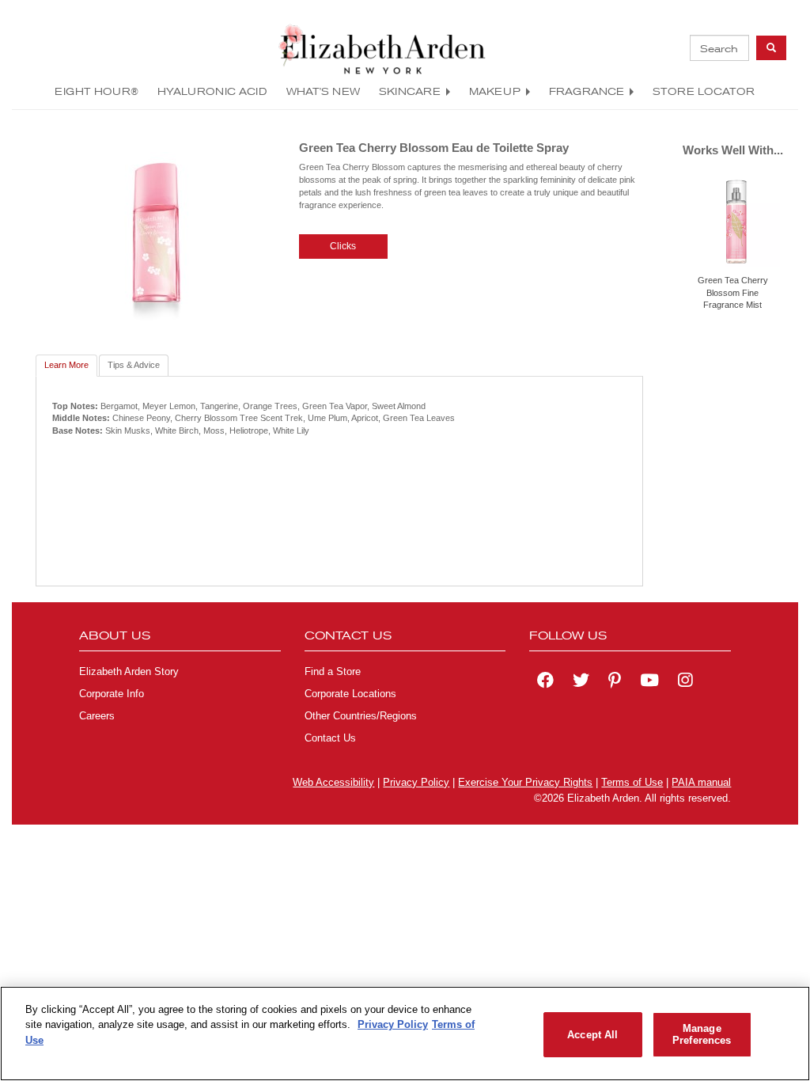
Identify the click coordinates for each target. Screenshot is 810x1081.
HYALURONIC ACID (212, 91)
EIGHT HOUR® (96, 91)
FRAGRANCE (586, 91)
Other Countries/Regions (361, 716)
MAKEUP (494, 91)
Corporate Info (111, 694)
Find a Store (333, 671)
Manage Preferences (701, 1034)
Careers (97, 716)
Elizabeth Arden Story (129, 671)
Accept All (592, 1035)
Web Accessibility (333, 782)
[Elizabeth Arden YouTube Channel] (649, 682)
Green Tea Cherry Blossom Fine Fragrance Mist (733, 292)
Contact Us (330, 738)
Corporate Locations (350, 694)
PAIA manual (701, 782)
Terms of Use (632, 782)
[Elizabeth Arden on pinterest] (614, 682)
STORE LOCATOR (704, 91)
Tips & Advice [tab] (134, 365)
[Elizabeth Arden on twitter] (581, 682)
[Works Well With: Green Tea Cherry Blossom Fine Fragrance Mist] (736, 221)
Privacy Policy (416, 782)
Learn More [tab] (66, 365)
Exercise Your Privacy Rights (525, 782)
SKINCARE (410, 91)
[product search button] (771, 48)
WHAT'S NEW (323, 91)
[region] (405, 1033)
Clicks (343, 246)
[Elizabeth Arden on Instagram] (685, 682)
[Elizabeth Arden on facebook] (545, 682)
